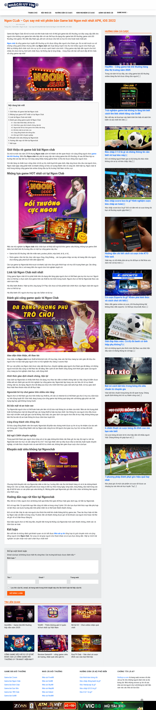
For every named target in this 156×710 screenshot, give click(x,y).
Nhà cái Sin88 (47, 681)
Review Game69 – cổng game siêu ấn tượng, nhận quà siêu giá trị (53, 655)
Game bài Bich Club (12, 685)
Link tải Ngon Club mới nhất (20, 117)
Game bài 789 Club (11, 692)
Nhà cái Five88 (48, 677)
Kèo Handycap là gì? (88, 685)
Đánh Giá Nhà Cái (106, 13)
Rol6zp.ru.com (123, 677)
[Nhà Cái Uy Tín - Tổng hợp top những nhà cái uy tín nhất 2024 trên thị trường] (24, 5)
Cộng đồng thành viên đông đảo (24, 132)
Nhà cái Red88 (48, 696)
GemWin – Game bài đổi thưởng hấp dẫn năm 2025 (18, 626)
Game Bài (15, 27)
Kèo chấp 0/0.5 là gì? (88, 688)
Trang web (74, 578)
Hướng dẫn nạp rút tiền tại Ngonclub (24, 141)
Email (41, 578)
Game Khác (122, 13)
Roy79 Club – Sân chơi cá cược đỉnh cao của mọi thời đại (84, 655)
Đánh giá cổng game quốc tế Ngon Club (25, 120)
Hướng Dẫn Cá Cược (64, 13)
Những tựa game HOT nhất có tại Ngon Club (27, 115)
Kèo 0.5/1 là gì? (86, 692)
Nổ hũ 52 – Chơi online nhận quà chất (85, 626)
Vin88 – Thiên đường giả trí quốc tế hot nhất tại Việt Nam (52, 626)
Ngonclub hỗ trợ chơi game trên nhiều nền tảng (29, 127)
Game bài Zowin (10, 677)
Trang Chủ (32, 13)
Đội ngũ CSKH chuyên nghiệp (23, 135)
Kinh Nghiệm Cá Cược (85, 13)
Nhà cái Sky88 (47, 685)
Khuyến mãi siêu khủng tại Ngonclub (24, 138)
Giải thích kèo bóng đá (88, 677)
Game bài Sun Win (11, 688)
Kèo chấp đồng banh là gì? (90, 681)
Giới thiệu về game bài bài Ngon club (24, 112)
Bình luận (11, 558)
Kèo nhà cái (46, 13)
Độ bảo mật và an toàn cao (22, 130)
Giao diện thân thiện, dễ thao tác (24, 123)
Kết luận (13, 143)
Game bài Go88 (10, 696)
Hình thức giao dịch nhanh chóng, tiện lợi (27, 125)
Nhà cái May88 (48, 688)
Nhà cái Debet (47, 692)
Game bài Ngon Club (12, 681)
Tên (9, 578)
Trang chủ (7, 27)
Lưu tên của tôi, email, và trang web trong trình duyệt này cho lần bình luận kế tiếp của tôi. (46, 588)
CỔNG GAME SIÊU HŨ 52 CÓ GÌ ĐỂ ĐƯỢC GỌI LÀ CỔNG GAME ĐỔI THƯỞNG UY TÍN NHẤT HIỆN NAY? (19, 656)
